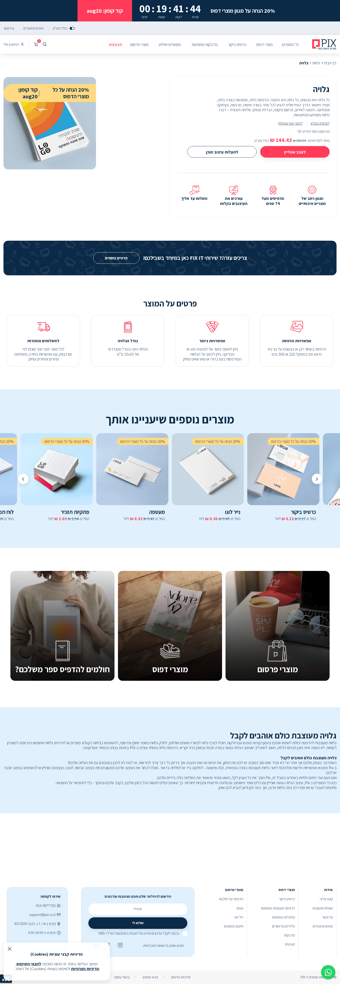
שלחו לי (138, 923)
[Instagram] (119, 945)
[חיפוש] (45, 44)
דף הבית (330, 63)
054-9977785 (46, 905)
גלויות (316, 63)
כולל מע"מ (60, 28)
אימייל (138, 909)
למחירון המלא (320, 123)
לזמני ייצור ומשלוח (290, 123)
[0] (36, 44)
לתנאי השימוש (28, 963)
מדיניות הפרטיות (85, 968)
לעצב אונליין (295, 152)
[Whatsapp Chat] (328, 972)
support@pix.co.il (42, 914)
